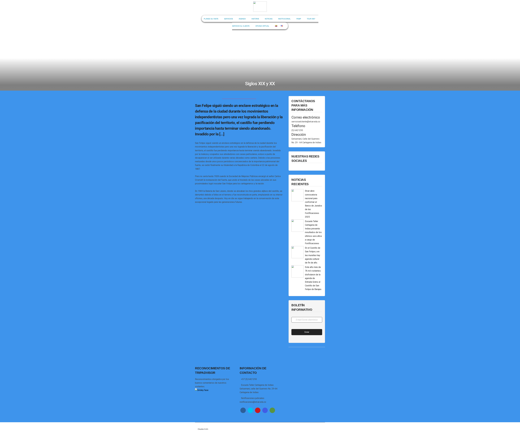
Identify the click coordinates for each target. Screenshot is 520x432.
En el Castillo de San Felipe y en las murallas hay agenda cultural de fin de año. (312, 255)
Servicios (228, 18)
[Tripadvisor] (272, 410)
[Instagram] (265, 410)
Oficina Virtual (262, 26)
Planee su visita (211, 18)
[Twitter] (250, 410)
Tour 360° (311, 18)
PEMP (298, 18)
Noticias (268, 18)
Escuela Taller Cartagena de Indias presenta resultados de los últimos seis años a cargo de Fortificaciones (313, 232)
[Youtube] (257, 410)
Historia (255, 18)
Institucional (284, 18)
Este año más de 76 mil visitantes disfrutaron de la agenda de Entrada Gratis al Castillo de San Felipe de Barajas (313, 278)
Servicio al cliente (241, 26)
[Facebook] (243, 410)
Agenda (242, 18)
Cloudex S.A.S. (203, 429)
